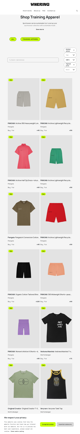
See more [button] (40, 29)
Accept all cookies (48, 424)
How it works (27, 11)
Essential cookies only (65, 424)
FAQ (43, 11)
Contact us (51, 11)
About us (37, 11)
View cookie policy (17, 431)
